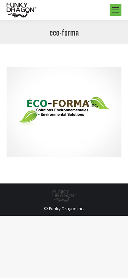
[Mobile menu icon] (115, 10)
